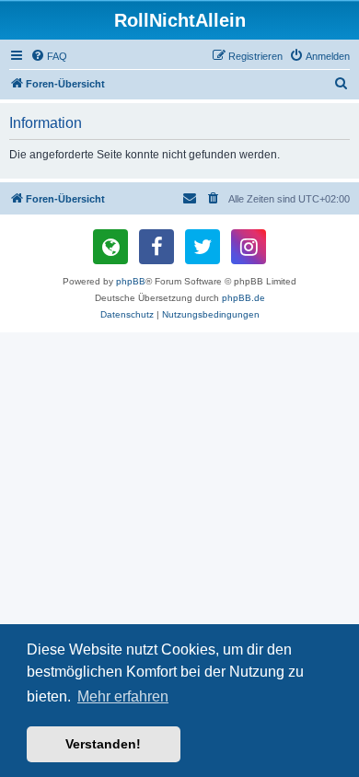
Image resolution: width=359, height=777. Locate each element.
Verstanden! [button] (103, 743)
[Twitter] (202, 246)
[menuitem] (48, 56)
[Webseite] (110, 246)
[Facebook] (156, 246)
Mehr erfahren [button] (122, 696)
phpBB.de (243, 298)
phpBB (130, 281)
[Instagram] (248, 246)
